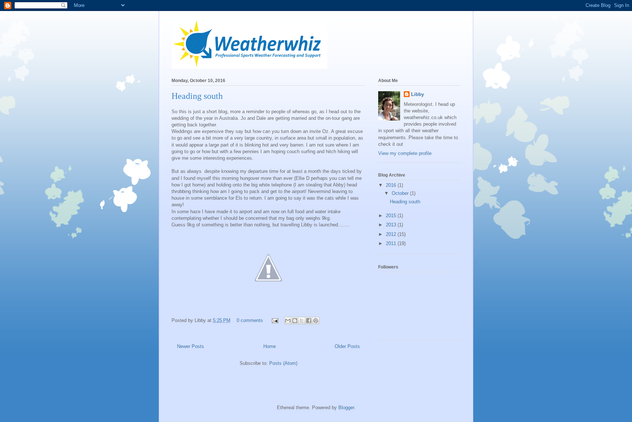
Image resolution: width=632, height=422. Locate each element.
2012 (392, 234)
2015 (392, 215)
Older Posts (347, 346)
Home (269, 346)
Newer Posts (190, 346)
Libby (417, 94)
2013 (392, 224)
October (401, 193)
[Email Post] (274, 320)
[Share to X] (301, 320)
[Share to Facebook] (308, 320)
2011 (392, 243)
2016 (392, 185)
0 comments (250, 320)
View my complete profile (405, 153)
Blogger (346, 407)
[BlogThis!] (294, 320)
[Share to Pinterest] (315, 320)
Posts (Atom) (283, 363)
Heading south (197, 96)
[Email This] (287, 320)
